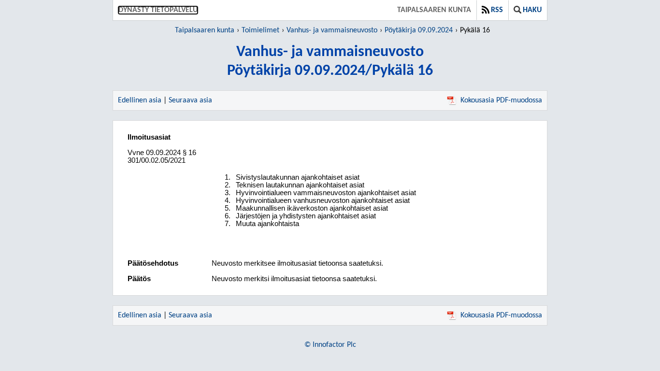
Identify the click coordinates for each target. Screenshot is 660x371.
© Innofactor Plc (330, 345)
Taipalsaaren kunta (434, 10)
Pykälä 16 (475, 30)
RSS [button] (497, 10)
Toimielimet (260, 30)
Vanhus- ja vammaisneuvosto (332, 30)
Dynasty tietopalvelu (158, 10)
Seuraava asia (190, 100)
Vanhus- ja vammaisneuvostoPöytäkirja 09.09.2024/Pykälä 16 (330, 61)
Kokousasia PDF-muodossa (501, 100)
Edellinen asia (139, 100)
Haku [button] (532, 10)
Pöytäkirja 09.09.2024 (419, 30)
